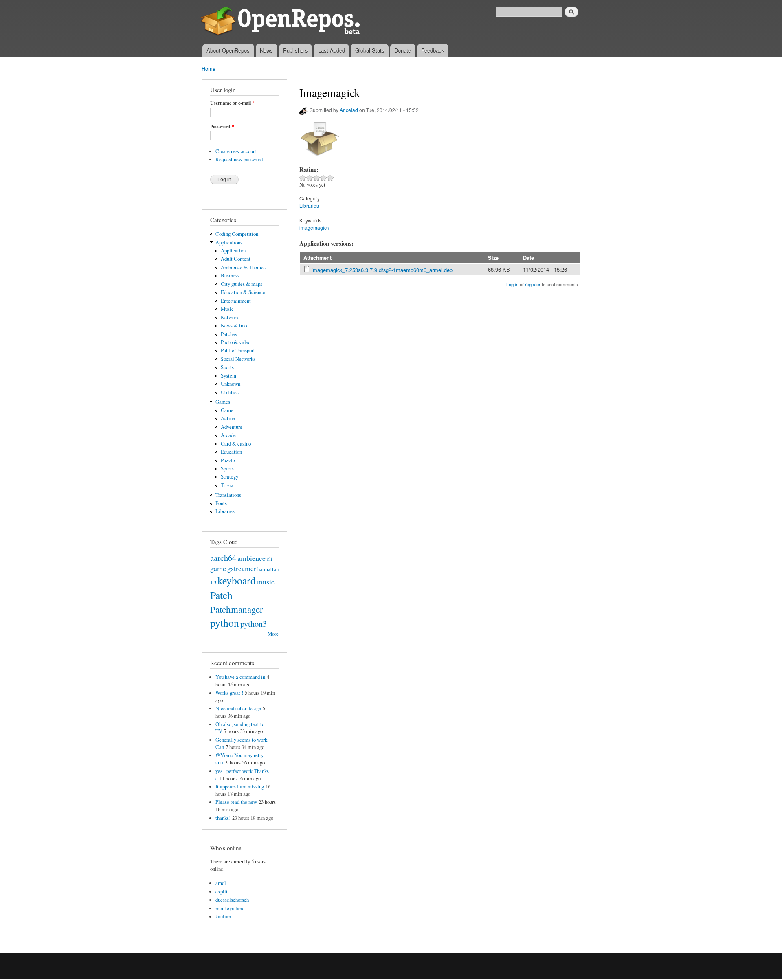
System (228, 375)
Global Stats (369, 50)
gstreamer (241, 568)
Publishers (295, 50)
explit (221, 891)
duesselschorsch (232, 899)
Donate (402, 50)
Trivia (227, 485)
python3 (253, 623)
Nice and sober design (238, 708)
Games (222, 401)
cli (269, 558)
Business (230, 275)
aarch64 (223, 557)
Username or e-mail (232, 103)
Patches (229, 334)
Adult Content (235, 258)
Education (231, 451)
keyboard (236, 580)
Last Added (331, 50)
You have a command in (240, 677)
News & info (234, 325)
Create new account (236, 151)
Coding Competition (236, 233)
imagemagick (314, 227)
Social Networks (238, 359)
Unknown (230, 383)
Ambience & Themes (243, 267)
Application (233, 250)
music (266, 581)
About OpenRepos (228, 50)
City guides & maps (241, 284)
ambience (251, 558)
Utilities (230, 392)
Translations (228, 495)
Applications (228, 242)
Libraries (225, 511)
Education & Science (243, 292)
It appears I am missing (239, 786)
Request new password (239, 159)
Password (222, 126)
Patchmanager (236, 609)
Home (208, 68)
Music (227, 308)
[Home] (282, 22)
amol (220, 883)
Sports (227, 367)
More (273, 633)
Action (228, 418)
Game (227, 410)
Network (230, 317)
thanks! (223, 817)
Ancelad (349, 109)
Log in (512, 284)
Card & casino (236, 443)
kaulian (223, 916)
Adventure (231, 427)
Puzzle (228, 460)
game (218, 568)
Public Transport (238, 350)
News (266, 50)
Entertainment (236, 300)
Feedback (432, 50)
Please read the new (236, 802)
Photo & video (235, 342)
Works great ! (229, 692)
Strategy (229, 476)
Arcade (228, 435)
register (532, 284)
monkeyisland (229, 908)
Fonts (221, 503)
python (224, 623)
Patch (221, 595)
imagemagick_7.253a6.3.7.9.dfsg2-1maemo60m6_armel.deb (382, 270)
